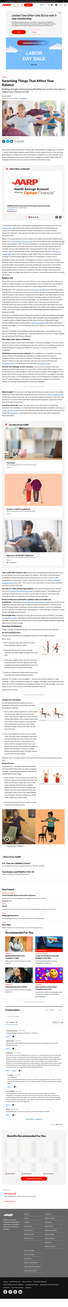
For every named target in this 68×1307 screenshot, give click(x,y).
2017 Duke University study (22, 241)
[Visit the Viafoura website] (59, 1124)
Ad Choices (6, 1287)
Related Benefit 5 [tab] (37, 217)
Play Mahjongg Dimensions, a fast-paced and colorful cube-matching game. (23, 918)
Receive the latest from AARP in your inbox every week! (21, 557)
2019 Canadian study (55, 394)
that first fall (6, 228)
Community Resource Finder (16, 987)
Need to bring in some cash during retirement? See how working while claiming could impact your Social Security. (31, 1)
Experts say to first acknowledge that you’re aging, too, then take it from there (24, 898)
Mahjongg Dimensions (10, 915)
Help (56, 5)
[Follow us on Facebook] (5, 1292)
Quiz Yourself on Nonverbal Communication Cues (46, 988)
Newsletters (48, 1222)
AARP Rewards (28, 1230)
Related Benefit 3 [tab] (33, 217)
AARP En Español (50, 1218)
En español (23, 98)
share (53, 1036)
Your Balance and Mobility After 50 (18, 872)
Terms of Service (27, 1281)
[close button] (60, 12)
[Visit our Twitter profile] (10, 1292)
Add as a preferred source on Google (22, 141)
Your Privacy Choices (17, 1287)
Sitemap (5, 1281)
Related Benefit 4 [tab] (35, 217)
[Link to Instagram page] (15, 1292)
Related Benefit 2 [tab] (31, 217)
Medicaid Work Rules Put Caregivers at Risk (15, 957)
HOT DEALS (9, 1194)
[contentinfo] (33, 846)
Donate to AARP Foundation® (18, 509)
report (58, 1036)
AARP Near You (28, 1238)
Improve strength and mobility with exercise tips (15, 874)
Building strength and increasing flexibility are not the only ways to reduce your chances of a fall (33, 90)
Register (42, 5)
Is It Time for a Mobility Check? (16, 863)
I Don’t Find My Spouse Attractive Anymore (19, 895)
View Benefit (11, 209)
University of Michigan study (22, 591)
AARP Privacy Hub (15, 1281)
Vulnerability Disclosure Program (49, 1284)
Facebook (3, 141)
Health (4, 77)
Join (19, 32)
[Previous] (56, 217)
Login (48, 4)
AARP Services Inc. (50, 1246)
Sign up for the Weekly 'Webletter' (20, 555)
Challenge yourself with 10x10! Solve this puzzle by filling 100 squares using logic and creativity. (29, 909)
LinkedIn (11, 141)
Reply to (12, 1077)
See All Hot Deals (9, 1201)
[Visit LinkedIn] (20, 1292)
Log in (47, 1010)
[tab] (12, 1022)
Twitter (7, 141)
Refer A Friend (49, 1226)
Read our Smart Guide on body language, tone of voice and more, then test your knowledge (48, 993)
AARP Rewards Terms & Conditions (13, 1284)
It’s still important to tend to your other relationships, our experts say (46, 962)
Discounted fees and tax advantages (16, 207)
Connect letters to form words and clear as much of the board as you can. (22, 927)
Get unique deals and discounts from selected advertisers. (22, 464)
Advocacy (8, 953)
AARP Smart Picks (29, 1234)
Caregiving (8, 984)
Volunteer (27, 1222)
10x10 (4, 906)
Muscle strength (38, 323)
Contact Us (48, 1214)
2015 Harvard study (10, 410)
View (8, 467)
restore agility (9, 363)
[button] (61, 5)
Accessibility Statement (40, 1281)
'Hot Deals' (11, 463)
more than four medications (33, 602)
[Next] (60, 217)
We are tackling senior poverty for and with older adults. (21, 511)
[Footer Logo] (12, 1215)
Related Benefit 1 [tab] (29, 217)
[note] (33, 137)
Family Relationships (8, 893)
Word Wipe (6, 925)
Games (4, 904)
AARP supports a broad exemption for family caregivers (18, 962)
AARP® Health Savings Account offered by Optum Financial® (28, 206)
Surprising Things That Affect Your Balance (28, 83)
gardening (14, 413)
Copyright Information (31, 1284)
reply (8, 1036)
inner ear (38, 290)
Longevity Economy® (30, 1270)
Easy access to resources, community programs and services (18, 991)
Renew (35, 32)
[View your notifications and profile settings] (62, 1022)
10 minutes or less (43, 363)
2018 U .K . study (11, 618)
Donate (26, 1218)
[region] (34, 1068)
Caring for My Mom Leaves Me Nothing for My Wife (47, 957)
